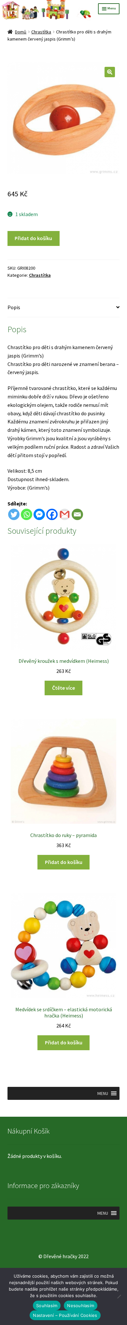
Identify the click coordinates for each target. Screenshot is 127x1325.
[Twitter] (14, 514)
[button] (110, 72)
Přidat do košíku (33, 238)
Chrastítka (41, 32)
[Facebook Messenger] (39, 514)
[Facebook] (52, 514)
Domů (20, 32)
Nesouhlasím (80, 1305)
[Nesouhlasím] (119, 1296)
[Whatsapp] (26, 514)
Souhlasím (46, 1305)
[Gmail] (64, 514)
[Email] (77, 514)
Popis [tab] (13, 307)
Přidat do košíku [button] (63, 862)
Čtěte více (63, 688)
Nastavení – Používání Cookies (65, 1315)
